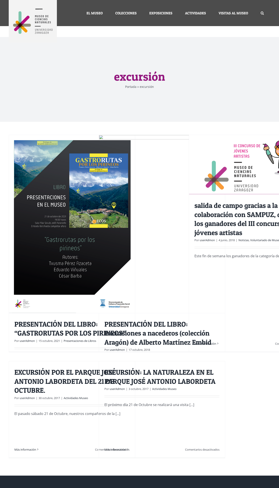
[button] (262, 13)
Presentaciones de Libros (80, 341)
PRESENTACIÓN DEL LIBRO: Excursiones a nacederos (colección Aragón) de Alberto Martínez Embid (157, 333)
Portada (130, 87)
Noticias (243, 240)
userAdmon (27, 341)
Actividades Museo (76, 398)
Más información (205, 344)
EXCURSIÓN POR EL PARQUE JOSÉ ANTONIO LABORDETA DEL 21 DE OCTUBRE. (65, 381)
